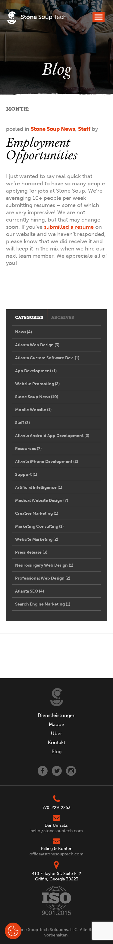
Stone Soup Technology (36, 18)
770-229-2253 (56, 807)
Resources (28, 448)
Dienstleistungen (57, 715)
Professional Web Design (42, 578)
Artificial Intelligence (38, 487)
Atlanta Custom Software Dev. (47, 357)
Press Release (31, 552)
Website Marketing (36, 539)
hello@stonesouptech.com (56, 831)
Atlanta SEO (29, 591)
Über (56, 733)
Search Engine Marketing (42, 604)
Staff (84, 129)
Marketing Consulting (39, 526)
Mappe (56, 724)
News (23, 331)
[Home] (56, 697)
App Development (36, 370)
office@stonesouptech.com (56, 854)
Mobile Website (33, 409)
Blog (56, 751)
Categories (29, 317)
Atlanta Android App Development (52, 435)
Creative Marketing (36, 513)
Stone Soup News (53, 129)
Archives (62, 317)
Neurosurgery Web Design (44, 565)
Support (26, 474)
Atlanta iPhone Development (46, 461)
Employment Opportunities (41, 148)
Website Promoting (37, 383)
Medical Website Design (41, 500)
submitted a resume (69, 227)
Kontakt (56, 742)
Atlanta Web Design (37, 344)
